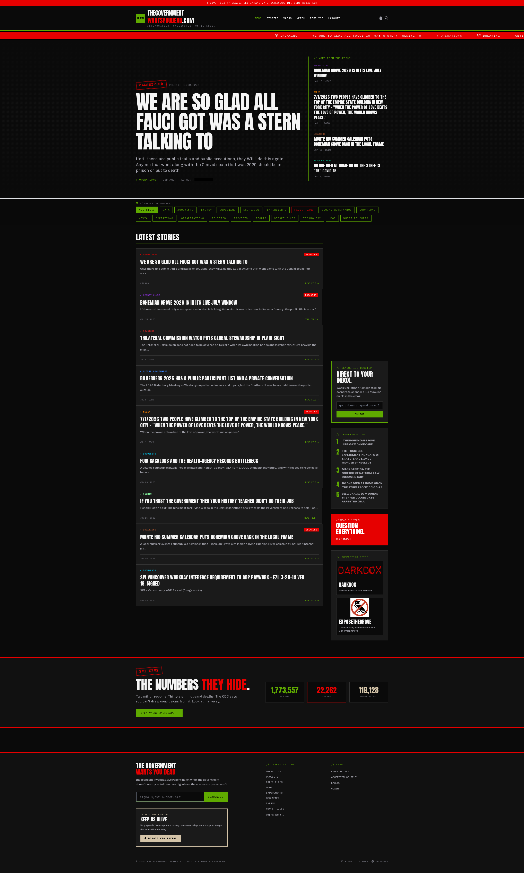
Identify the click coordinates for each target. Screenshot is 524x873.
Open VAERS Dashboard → (159, 713)
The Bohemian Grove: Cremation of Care (359, 442)
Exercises (251, 209)
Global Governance (337, 209)
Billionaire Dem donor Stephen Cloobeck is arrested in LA (360, 497)
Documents (185, 209)
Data (166, 209)
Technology (312, 218)
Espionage (228, 209)
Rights (261, 218)
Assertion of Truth (344, 777)
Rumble (362, 861)
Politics (219, 218)
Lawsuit (334, 18)
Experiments (277, 209)
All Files (147, 209)
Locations (367, 209)
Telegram (381, 861)
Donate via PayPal (162, 838)
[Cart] (380, 18)
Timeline (316, 18)
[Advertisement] (359, 294)
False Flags (304, 209)
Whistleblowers (355, 218)
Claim (335, 788)
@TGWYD (348, 861)
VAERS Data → (275, 815)
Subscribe (215, 796)
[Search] (386, 18)
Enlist (360, 414)
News (258, 18)
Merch (301, 18)
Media (143, 218)
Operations (164, 218)
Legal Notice (340, 771)
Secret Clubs (285, 218)
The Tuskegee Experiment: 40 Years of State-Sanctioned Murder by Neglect (360, 457)
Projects (241, 218)
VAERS (287, 18)
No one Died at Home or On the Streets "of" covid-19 (362, 485)
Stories (272, 18)
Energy (206, 209)
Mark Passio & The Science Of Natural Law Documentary (360, 473)
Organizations (192, 218)
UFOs (332, 218)
